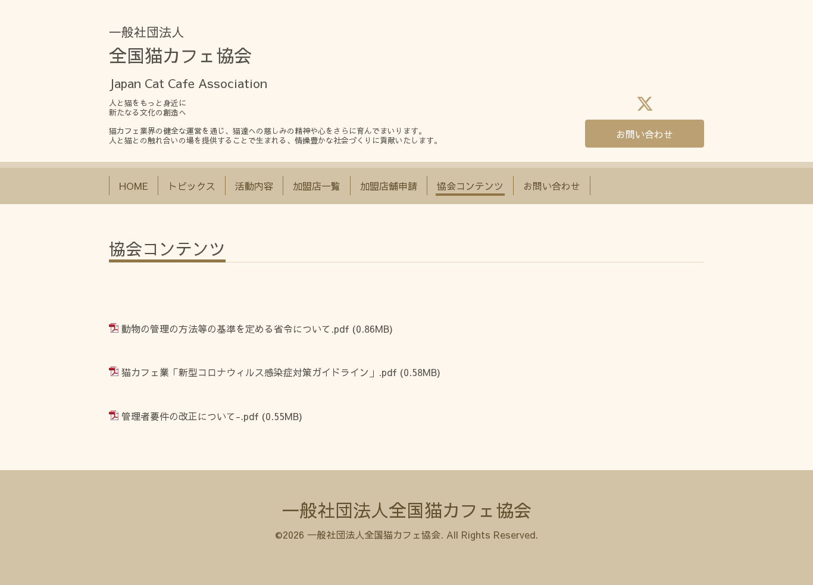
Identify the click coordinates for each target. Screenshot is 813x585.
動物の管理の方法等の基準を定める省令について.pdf (235, 328)
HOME (133, 185)
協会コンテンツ (470, 185)
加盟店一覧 (316, 185)
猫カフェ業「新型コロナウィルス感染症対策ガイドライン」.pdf (259, 371)
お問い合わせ (644, 133)
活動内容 (254, 185)
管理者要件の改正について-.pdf (190, 416)
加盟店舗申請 (388, 185)
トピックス (191, 185)
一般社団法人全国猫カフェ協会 (406, 510)
